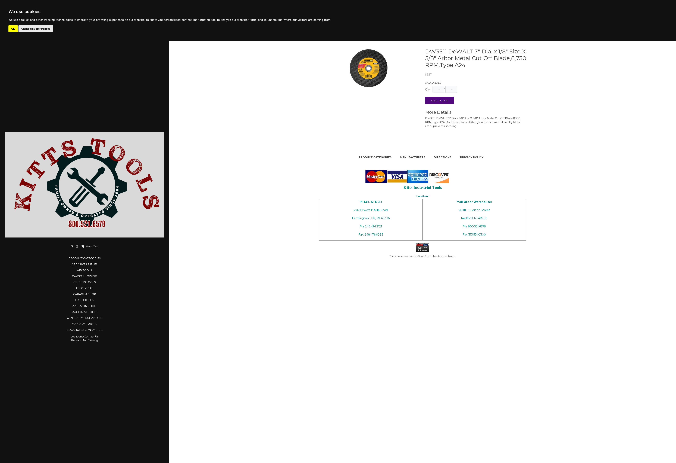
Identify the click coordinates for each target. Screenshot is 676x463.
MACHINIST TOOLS (84, 312)
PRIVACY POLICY (471, 157)
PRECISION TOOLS (84, 306)
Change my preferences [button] (35, 28)
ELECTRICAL (84, 288)
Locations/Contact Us (84, 336)
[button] (77, 246)
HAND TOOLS (84, 300)
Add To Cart (439, 100)
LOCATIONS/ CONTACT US (84, 329)
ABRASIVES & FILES (84, 264)
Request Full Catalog (84, 340)
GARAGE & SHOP (84, 294)
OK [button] (13, 28)
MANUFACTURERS (84, 323)
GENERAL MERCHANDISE (84, 317)
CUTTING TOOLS (84, 282)
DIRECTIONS (442, 157)
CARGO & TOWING (84, 276)
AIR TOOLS (84, 270)
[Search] (72, 246)
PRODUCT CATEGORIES (84, 258)
